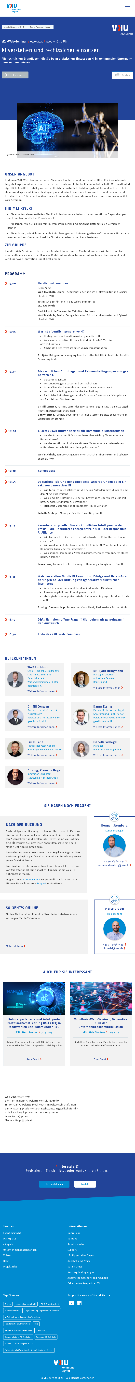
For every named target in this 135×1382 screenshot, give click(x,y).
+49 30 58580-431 (113, 944)
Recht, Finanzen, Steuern (40, 27)
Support (41, 883)
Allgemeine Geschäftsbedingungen (88, 1277)
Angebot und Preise (79, 1261)
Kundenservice (31, 879)
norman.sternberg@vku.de (113, 865)
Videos (7, 1255)
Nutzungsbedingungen (81, 1272)
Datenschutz (75, 1266)
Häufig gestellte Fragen (81, 1255)
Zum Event (33, 1059)
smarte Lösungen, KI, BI (14, 27)
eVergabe (8, 1244)
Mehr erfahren (14, 946)
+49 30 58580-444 (113, 861)
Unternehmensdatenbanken (20, 1249)
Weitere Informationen (41, 691)
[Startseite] (14, 8)
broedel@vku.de (113, 948)
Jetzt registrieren (54, 1184)
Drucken (126, 75)
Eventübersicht (12, 1233)
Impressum (74, 1233)
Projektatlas (10, 1266)
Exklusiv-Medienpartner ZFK (84, 1283)
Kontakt (85, 1184)
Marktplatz (9, 1238)
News (6, 1261)
